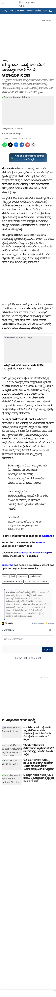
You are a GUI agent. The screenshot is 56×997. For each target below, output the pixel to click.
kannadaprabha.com (33, 598)
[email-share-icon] (27, 147)
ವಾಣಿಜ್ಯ (47, 11)
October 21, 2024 (15, 529)
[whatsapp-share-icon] (4, 147)
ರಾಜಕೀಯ (20, 11)
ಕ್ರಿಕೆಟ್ (30, 11)
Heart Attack (22, 576)
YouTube (40, 542)
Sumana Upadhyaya (11, 134)
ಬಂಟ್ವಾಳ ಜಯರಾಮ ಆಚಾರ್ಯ (36, 581)
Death (5, 576)
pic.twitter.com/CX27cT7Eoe (24, 521)
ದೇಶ (10, 11)
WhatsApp (48, 536)
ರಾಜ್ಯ (4, 11)
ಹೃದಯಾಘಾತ (35, 576)
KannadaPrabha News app (33, 553)
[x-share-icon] (10, 147)
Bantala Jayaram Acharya (12, 581)
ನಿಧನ (13, 576)
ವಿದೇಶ (38, 11)
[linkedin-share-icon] (22, 147)
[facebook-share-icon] (16, 147)
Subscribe (7, 565)
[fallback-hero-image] (12, 732)
